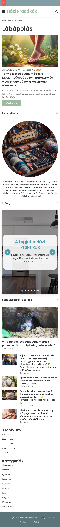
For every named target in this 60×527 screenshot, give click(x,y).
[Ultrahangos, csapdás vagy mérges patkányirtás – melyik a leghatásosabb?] (30, 322)
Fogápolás (6, 479)
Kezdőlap (8, 20)
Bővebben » (11, 103)
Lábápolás (6, 502)
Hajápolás (6, 483)
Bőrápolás (6, 470)
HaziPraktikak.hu (10, 70)
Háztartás (6, 488)
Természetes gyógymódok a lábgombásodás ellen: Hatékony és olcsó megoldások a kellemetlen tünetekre (27, 79)
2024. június (7, 452)
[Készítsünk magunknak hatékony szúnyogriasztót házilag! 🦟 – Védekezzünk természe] (9, 414)
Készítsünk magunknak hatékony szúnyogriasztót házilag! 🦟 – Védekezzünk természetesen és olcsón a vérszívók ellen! (36, 414)
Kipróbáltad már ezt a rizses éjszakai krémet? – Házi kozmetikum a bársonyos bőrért (39, 380)
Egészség (6, 474)
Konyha (5, 497)
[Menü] (3, 12)
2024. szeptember (9, 443)
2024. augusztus (8, 448)
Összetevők (7, 506)
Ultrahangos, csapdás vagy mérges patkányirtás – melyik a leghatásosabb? (28, 343)
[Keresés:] (56, 12)
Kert (4, 493)
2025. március (7, 434)
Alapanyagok (7, 465)
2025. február (7, 439)
